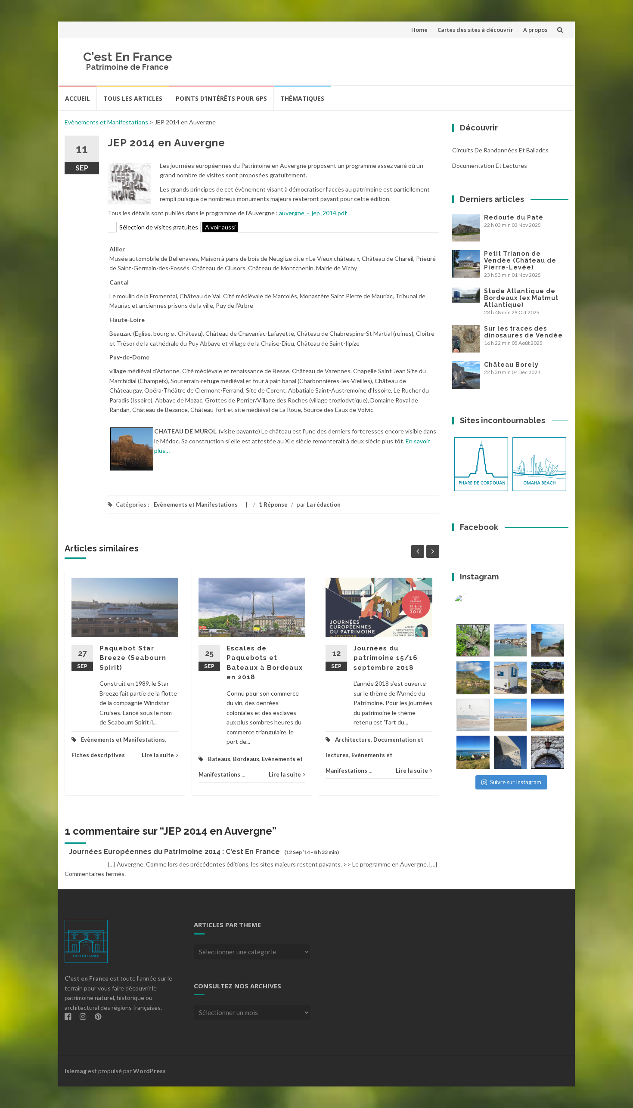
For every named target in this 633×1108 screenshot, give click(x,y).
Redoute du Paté (513, 217)
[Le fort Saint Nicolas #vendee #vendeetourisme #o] (547, 640)
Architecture (353, 739)
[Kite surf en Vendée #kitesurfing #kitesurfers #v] (473, 715)
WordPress (149, 1070)
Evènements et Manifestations (106, 122)
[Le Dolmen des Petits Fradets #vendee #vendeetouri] (547, 677)
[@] (478, 604)
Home (419, 30)
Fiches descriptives (98, 755)
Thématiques (302, 98)
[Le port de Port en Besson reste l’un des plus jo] (473, 752)
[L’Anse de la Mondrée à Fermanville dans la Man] (547, 715)
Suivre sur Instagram (515, 782)
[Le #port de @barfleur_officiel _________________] (510, 640)
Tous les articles (132, 98)
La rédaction (324, 504)
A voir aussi (220, 227)
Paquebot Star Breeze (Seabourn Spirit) (132, 658)
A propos (535, 30)
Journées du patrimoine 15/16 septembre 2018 (386, 658)
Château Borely (511, 364)
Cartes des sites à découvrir (475, 30)
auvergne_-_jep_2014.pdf (313, 213)
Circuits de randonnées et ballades (500, 150)
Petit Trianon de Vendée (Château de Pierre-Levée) (520, 260)
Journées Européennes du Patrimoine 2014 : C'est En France (174, 852)
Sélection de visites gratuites (158, 227)
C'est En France (127, 57)
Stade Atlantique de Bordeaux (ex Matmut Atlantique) (521, 298)
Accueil (77, 98)
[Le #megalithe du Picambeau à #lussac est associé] (473, 640)
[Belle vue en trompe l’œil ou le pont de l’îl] (510, 715)
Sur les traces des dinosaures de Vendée (523, 332)
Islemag (76, 1070)
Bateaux (219, 758)
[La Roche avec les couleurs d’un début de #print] (473, 677)
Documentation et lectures (489, 165)
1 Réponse (273, 504)
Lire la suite (158, 755)
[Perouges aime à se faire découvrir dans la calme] (547, 752)
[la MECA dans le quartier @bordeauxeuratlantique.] (510, 752)
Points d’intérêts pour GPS (221, 98)
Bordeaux (246, 758)
